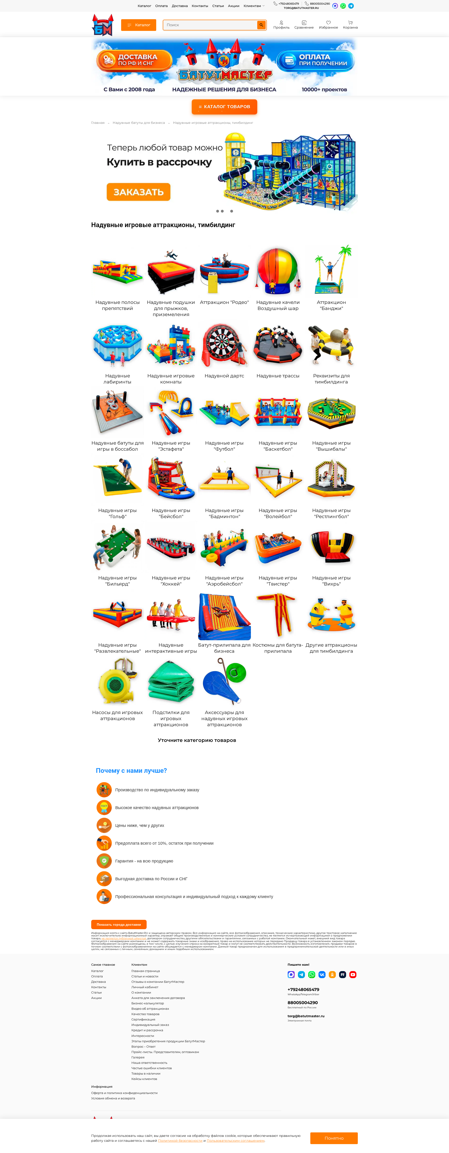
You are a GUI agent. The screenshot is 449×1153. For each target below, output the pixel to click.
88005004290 (320, 3)
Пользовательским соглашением (235, 1140)
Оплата (161, 6)
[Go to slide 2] (222, 211)
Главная (98, 123)
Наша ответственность (149, 1063)
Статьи (218, 6)
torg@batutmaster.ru (301, 8)
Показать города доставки (119, 924)
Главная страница (145, 971)
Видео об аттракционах (150, 1008)
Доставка (180, 6)
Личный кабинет (144, 987)
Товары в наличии (145, 1073)
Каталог (144, 6)
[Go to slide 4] (231, 211)
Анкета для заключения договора (158, 998)
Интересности (142, 1036)
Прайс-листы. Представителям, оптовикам (165, 1052)
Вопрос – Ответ (143, 1046)
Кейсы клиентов (144, 1079)
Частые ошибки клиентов (151, 1068)
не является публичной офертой (123, 938)
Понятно (334, 1138)
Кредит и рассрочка (147, 1030)
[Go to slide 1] (217, 211)
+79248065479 (289, 3)
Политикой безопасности (180, 1140)
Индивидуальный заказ (150, 1025)
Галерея (138, 1057)
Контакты (200, 6)
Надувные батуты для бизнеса (139, 123)
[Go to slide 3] (226, 211)
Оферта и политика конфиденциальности (124, 1093)
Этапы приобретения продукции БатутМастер (168, 1041)
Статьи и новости (144, 976)
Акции (233, 6)
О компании (141, 992)
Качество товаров (145, 1014)
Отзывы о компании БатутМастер (157, 982)
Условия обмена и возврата (113, 1098)
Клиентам (252, 6)
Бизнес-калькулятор (147, 1003)
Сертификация (143, 1019)
